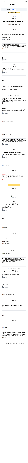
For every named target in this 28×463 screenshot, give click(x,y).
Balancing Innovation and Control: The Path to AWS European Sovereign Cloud (13, 139)
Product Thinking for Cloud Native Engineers (8, 237)
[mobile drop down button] (26, 1)
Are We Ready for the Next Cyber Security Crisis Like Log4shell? (11, 311)
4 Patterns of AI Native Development (7, 324)
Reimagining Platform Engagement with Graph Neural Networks (11, 152)
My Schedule (19, 9)
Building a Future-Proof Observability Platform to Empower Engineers (12, 33)
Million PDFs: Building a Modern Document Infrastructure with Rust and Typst (13, 258)
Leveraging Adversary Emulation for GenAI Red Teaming (10, 271)
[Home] (3, 1)
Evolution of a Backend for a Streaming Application (9, 304)
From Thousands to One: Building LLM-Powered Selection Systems (11, 204)
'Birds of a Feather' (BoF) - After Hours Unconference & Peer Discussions (12, 175)
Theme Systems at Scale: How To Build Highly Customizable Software (12, 98)
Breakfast (16, 16)
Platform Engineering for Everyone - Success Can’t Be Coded (11, 76)
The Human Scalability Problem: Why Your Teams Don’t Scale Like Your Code (13, 85)
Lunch (8, 95)
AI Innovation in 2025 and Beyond (14, 194)
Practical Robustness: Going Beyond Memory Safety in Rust (10, 53)
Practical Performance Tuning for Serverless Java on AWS (10, 44)
